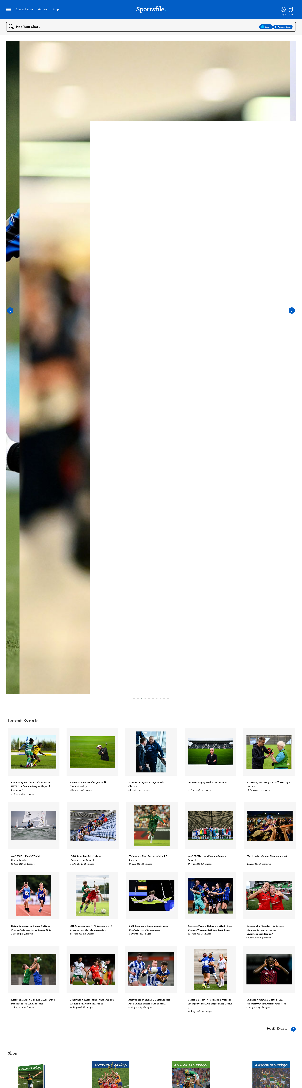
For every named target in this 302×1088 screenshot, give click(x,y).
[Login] (283, 9)
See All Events (277, 1028)
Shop (55, 9)
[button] (134, 698)
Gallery (43, 9)
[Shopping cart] (291, 9)
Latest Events (25, 9)
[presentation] (10, 310)
